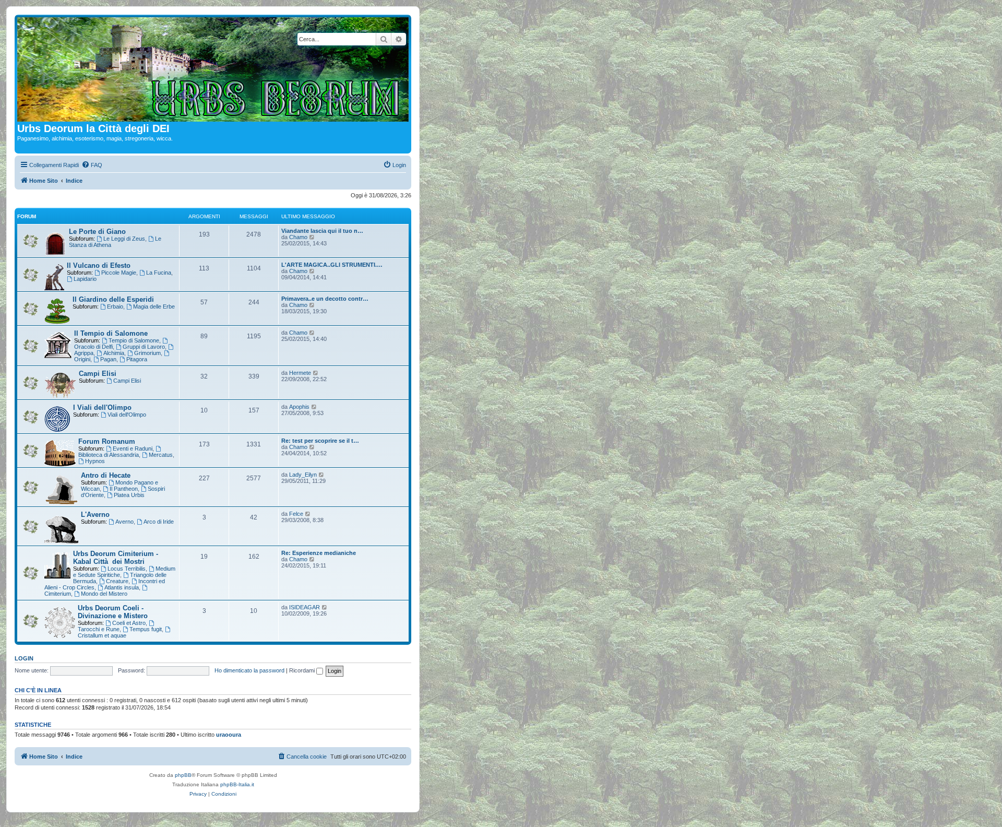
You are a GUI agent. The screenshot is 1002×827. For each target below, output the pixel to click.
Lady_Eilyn (303, 474)
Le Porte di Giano (97, 231)
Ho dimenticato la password (249, 670)
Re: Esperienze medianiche (318, 553)
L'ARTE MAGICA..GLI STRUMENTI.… (332, 265)
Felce (296, 514)
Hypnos (95, 461)
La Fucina (158, 272)
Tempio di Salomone (134, 340)
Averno (124, 521)
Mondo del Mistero (104, 593)
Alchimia (113, 353)
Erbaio (115, 306)
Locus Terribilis (127, 568)
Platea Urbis (129, 495)
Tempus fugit (145, 629)
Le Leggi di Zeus (124, 238)
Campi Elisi (97, 373)
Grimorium (147, 353)
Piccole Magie (118, 272)
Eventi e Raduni (132, 448)
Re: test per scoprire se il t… (320, 441)
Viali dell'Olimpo (127, 414)
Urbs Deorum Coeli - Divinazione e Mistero (113, 612)
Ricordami (302, 670)
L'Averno (95, 514)
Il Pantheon (124, 489)
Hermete (300, 373)
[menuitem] (91, 165)
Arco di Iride (159, 521)
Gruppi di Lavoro (144, 347)
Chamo (298, 237)
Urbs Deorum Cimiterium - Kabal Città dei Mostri (115, 557)
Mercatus (161, 455)
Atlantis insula (121, 587)
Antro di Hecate (105, 475)
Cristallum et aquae (102, 635)
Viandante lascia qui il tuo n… (322, 231)
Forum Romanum (106, 441)
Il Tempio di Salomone (111, 333)
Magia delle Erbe (154, 306)
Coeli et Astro (129, 623)
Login (24, 658)
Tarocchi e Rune (99, 629)
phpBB (183, 775)
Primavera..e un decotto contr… (324, 299)
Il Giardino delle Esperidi (113, 299)
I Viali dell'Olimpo (102, 407)
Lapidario (85, 279)
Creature (117, 581)
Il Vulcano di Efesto (98, 265)
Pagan (108, 359)
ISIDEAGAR (304, 607)
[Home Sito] (213, 70)
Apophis (299, 407)
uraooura (228, 734)
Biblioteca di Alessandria (108, 455)
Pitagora (136, 359)
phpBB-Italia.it (237, 784)
